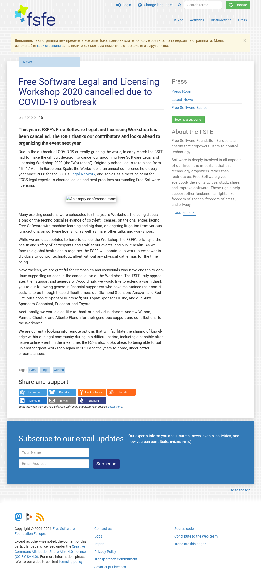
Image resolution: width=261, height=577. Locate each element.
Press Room (182, 91)
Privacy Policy (105, 551)
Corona (59, 370)
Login (126, 5)
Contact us (103, 529)
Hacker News (93, 392)
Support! (93, 400)
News (28, 62)
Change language (157, 5)
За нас (178, 20)
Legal (45, 370)
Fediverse (34, 392)
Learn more (115, 406)
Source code (184, 529)
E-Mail (64, 400)
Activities (197, 20)
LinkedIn (34, 400)
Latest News (182, 99)
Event (33, 370)
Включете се (221, 20)
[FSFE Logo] (35, 15)
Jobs (98, 536)
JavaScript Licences (110, 567)
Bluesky (64, 392)
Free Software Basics (190, 107)
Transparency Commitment (115, 559)
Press (242, 20)
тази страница (49, 46)
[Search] (179, 5)
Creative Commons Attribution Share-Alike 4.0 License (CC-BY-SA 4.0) (50, 551)
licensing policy (70, 562)
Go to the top (240, 490)
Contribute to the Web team (196, 536)
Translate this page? (190, 544)
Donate (240, 5)
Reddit (123, 392)
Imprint (100, 544)
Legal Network (83, 174)
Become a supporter (188, 119)
